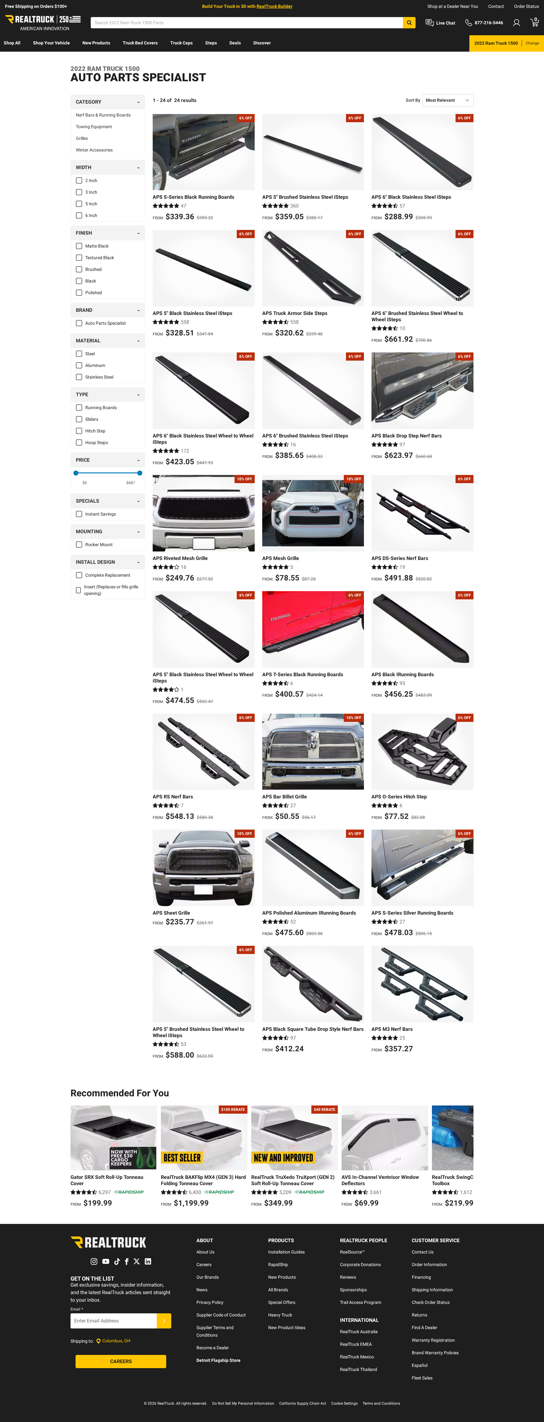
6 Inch (91, 215)
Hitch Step (95, 430)
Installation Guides (286, 1251)
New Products (96, 42)
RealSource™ (352, 1251)
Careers (204, 1264)
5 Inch (91, 203)
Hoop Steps (96, 442)
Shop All (12, 42)
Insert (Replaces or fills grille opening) (111, 590)
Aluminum (95, 365)
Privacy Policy (210, 1302)
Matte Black (97, 245)
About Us (205, 1251)
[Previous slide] (77, 1157)
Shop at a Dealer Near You (453, 6)
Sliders (91, 419)
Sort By (413, 100)
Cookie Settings (344, 1403)
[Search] (409, 22)
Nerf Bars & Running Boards (103, 114)
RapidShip (278, 1264)
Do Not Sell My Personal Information (243, 1403)
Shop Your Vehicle (51, 42)
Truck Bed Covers (140, 42)
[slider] (75, 473)
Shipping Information (432, 1289)
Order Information (429, 1264)
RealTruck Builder (274, 6)
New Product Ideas (286, 1327)
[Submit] (164, 1320)
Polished (93, 292)
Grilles (82, 138)
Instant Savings (100, 514)
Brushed (93, 269)
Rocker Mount (99, 544)
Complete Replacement (107, 575)
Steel (90, 353)
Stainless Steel (99, 377)
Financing (421, 1277)
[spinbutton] (84, 483)
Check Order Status (431, 1302)
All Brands (278, 1289)
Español (420, 1365)
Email (77, 1309)
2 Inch (91, 180)
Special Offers (281, 1302)
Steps (211, 42)
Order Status (526, 6)
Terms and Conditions (381, 1403)
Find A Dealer (424, 1327)
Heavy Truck (280, 1314)
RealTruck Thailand (358, 1369)
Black (90, 280)
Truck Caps (181, 42)
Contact (496, 6)
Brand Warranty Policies (435, 1352)
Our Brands (207, 1277)
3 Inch (91, 192)
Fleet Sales (422, 1377)
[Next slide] (467, 1157)
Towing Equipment (94, 126)
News (201, 1289)
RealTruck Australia (359, 1331)
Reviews (348, 1277)
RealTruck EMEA (356, 1344)
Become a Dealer (212, 1347)
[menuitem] (12, 43)
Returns (419, 1314)
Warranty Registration (433, 1340)
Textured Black (99, 257)
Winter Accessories (94, 149)
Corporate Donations (360, 1264)
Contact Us (423, 1251)
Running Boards (101, 407)
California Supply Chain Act (302, 1403)
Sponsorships (353, 1289)
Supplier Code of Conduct (221, 1314)
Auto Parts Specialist (105, 323)
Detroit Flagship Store (218, 1360)
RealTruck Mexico (357, 1356)
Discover (262, 42)
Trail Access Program (360, 1302)
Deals (235, 42)
